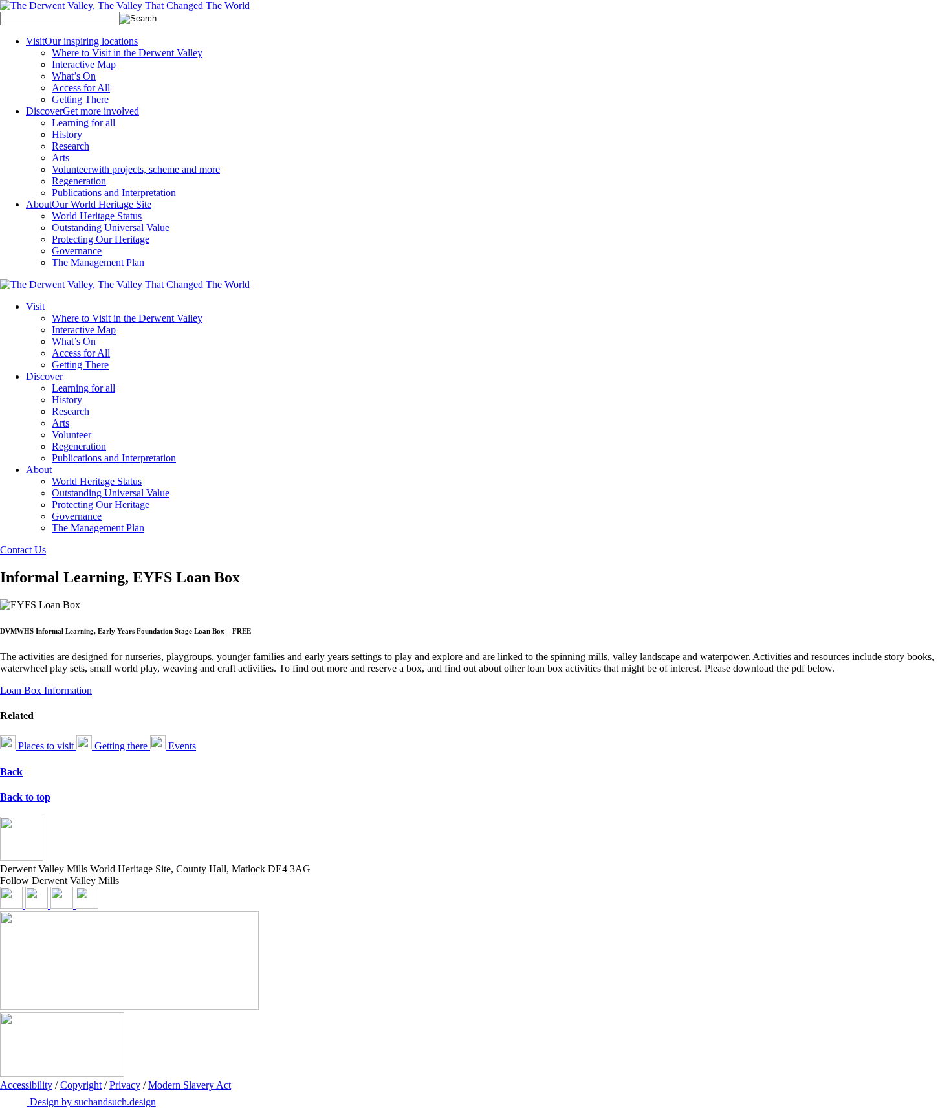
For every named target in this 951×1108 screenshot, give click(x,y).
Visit (82, 41)
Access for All (81, 87)
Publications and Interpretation (114, 192)
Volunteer (136, 169)
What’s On (74, 76)
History (67, 134)
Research (70, 145)
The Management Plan (98, 262)
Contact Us (23, 549)
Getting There (80, 99)
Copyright (81, 1085)
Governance (77, 250)
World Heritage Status (97, 215)
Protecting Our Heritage (100, 239)
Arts (60, 157)
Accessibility (26, 1085)
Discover (82, 110)
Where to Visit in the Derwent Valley (127, 52)
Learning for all (83, 122)
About (88, 204)
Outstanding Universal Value (110, 227)
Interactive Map (84, 64)
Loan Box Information (46, 690)
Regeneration (79, 180)
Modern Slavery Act (189, 1085)
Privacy (124, 1085)
